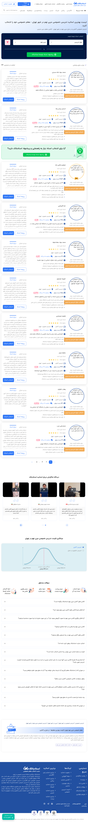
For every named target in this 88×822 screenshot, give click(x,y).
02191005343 (76, 804)
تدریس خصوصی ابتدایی (14, 780)
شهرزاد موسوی (61, 279)
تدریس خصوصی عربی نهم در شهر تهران (36, 723)
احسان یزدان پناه (61, 109)
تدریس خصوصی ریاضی (8, 778)
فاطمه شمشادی (61, 316)
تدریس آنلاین (77, 547)
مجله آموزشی (66, 776)
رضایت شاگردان (61, 4)
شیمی (51, 11)
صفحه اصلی (69, 4)
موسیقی (22, 11)
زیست (45, 11)
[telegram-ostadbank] (48, 805)
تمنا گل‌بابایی (62, 206)
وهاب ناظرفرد (62, 389)
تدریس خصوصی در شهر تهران (66, 723)
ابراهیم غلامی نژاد (60, 165)
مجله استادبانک (80, 791)
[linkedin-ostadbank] (52, 805)
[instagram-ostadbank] (44, 805)
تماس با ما (82, 783)
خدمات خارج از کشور (50, 4)
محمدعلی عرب (61, 426)
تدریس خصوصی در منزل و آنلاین (21, 776)
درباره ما (83, 780)
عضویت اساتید (65, 773)
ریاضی (63, 11)
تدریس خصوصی (79, 723)
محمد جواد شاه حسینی (59, 72)
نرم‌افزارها (29, 11)
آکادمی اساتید (65, 780)
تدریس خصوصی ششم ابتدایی (19, 782)
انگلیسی (69, 11)
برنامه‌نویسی (38, 11)
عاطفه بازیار (62, 353)
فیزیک (57, 11)
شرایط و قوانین (80, 794)
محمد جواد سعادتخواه (59, 242)
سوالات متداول (80, 787)
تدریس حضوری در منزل (74, 551)
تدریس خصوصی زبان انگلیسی (31, 780)
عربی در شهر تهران (52, 723)
